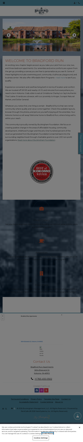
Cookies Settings (41, 438)
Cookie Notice (47, 433)
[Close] (79, 427)
